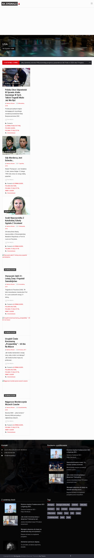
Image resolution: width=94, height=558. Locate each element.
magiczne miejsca (75, 509)
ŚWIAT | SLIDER (9, 190)
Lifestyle (64, 509)
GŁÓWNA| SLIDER (10, 151)
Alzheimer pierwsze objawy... (30, 542)
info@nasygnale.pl (10, 455)
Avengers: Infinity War (63, 504)
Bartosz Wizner (11, 103)
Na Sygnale (6, 48)
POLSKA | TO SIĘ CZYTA (12, 130)
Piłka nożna (51, 513)
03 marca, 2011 (22, 349)
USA (72, 513)
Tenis (66, 513)
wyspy (78, 513)
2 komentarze (11, 133)
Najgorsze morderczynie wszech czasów (16, 403)
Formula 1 (51, 509)
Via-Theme (42, 556)
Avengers (51, 504)
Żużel (68, 517)
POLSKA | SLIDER (10, 128)
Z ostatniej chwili (53, 517)
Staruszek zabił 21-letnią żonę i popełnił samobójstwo (15, 279)
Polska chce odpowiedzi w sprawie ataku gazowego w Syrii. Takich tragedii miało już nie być (16, 95)
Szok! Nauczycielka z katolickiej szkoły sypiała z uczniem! (14, 220)
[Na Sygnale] (10, 3)
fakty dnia (83, 504)
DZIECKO (74, 504)
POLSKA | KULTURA (10, 186)
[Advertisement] (47, 21)
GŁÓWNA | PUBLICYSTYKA (12, 83)
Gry (58, 509)
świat (62, 517)
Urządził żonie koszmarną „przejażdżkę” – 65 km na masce (15, 343)
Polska (60, 513)
